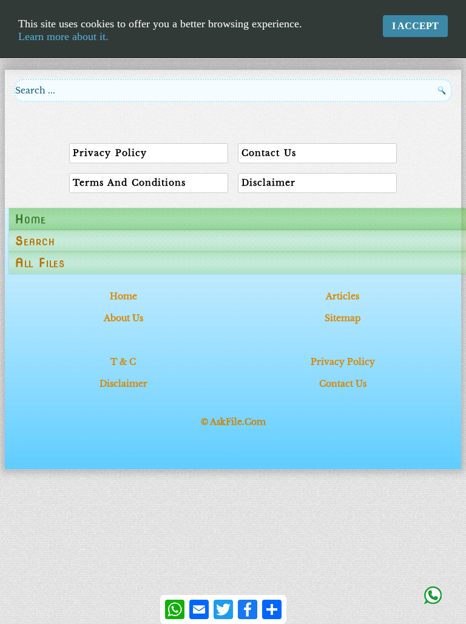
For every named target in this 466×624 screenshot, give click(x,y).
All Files (40, 263)
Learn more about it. (63, 36)
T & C (123, 361)
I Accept (415, 26)
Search (35, 241)
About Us (123, 318)
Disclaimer (123, 383)
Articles (342, 296)
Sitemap (343, 318)
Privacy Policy (343, 361)
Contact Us (342, 383)
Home (30, 219)
